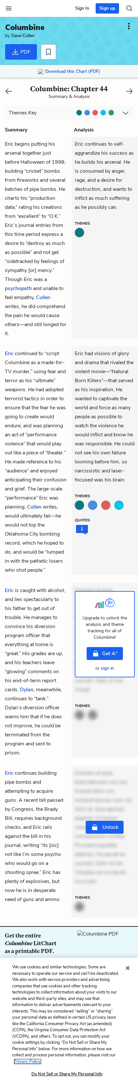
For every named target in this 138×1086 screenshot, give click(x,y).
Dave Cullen (23, 36)
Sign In (82, 8)
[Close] (128, 968)
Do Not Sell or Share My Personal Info (66, 1074)
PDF (24, 51)
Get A (110, 653)
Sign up (107, 8)
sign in (107, 668)
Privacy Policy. (27, 1061)
